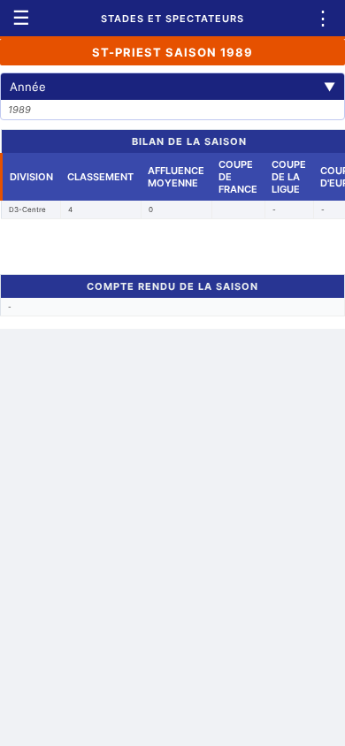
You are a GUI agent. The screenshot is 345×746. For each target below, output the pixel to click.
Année (172, 87)
